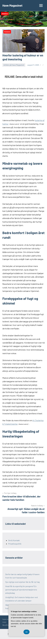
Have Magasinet (12, 5)
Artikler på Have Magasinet (13, 65)
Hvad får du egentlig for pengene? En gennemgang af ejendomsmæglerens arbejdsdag (21, 589)
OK (26, 632)
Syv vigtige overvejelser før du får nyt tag (22, 582)
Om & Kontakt (14, 540)
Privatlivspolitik (14, 544)
